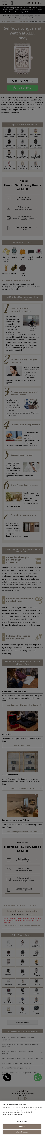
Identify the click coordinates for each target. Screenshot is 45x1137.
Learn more (18, 1114)
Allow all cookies (22, 1132)
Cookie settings (22, 1121)
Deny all (22, 1126)
